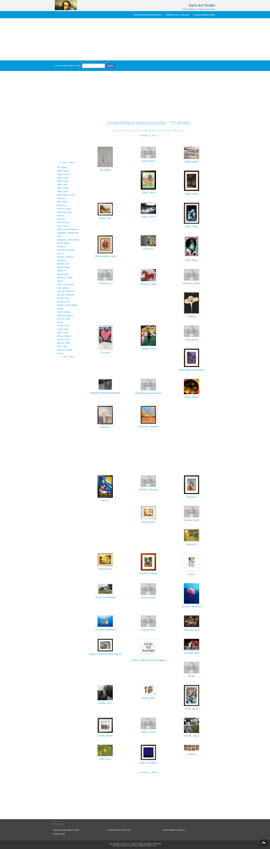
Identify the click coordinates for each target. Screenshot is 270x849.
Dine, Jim (61, 219)
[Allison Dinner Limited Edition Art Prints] (191, 386)
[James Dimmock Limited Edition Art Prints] (191, 274)
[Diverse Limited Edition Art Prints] (191, 748)
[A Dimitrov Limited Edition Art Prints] (105, 274)
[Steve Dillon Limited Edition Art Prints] (191, 213)
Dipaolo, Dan (63, 263)
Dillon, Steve (62, 191)
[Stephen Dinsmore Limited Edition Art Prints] (148, 414)
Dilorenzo (61, 198)
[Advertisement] (135, 39)
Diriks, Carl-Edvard (65, 284)
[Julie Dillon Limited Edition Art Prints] (105, 209)
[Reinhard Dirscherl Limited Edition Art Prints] (105, 621)
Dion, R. (60, 253)
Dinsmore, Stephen (66, 250)
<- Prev (64, 162)
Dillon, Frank (62, 181)
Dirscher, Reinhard (65, 291)
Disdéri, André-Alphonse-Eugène (148, 660)
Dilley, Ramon (63, 174)
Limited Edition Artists (204, 14)
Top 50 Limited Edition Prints (147, 14)
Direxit (60, 281)
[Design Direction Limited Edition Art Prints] (148, 561)
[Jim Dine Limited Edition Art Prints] (105, 337)
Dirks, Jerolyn (63, 288)
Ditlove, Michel (63, 336)
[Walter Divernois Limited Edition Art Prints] (148, 752)
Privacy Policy (59, 833)
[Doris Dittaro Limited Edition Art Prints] (148, 723)
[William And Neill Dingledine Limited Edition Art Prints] (105, 384)
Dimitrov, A (62, 205)
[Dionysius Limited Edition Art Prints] (191, 484)
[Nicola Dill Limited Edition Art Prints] (105, 156)
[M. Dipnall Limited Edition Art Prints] (191, 535)
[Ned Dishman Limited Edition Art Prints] (191, 644)
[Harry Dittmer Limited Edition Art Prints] (191, 725)
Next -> (72, 162)
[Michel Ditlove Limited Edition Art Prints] (105, 725)
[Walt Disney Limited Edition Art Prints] (148, 690)
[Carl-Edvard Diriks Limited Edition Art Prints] (105, 588)
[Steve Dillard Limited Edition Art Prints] (148, 152)
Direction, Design (65, 277)
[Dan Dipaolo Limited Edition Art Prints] (148, 512)
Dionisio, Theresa (65, 256)
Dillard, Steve (63, 170)
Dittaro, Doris (63, 339)
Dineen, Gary (63, 222)
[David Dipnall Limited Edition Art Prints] (191, 511)
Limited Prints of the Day (177, 14)
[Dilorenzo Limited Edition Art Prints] (148, 240)
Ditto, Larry (62, 346)
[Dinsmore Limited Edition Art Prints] (105, 415)
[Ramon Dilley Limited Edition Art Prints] (191, 152)
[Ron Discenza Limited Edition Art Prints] (191, 621)
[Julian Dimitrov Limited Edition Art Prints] (148, 275)
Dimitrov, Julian (64, 208)
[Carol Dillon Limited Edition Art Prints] (148, 179)
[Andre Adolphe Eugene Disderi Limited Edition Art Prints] (105, 644)
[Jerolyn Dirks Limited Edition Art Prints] (148, 588)
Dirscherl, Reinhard (65, 294)
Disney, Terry (63, 325)
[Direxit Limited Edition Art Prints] (191, 562)
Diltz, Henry (62, 201)
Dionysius (61, 260)
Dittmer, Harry (63, 343)
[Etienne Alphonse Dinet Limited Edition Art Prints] (191, 357)
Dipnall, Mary (63, 274)
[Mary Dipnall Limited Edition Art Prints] (105, 559)
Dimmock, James (65, 212)
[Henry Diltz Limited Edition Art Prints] (191, 246)
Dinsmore (61, 246)
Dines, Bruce (63, 226)
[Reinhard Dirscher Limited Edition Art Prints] (191, 593)
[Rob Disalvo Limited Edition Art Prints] (148, 621)
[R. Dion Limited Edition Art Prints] (105, 486)
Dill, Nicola (62, 167)
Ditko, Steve (62, 332)
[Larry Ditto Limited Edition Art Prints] (105, 750)
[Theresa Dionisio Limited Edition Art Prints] (148, 480)
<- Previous (144, 135)
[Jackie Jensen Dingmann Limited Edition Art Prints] (148, 384)
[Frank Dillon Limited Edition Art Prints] (191, 180)
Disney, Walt (62, 329)
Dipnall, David (63, 267)
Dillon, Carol (62, 177)
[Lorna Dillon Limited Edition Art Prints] (148, 208)
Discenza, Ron (63, 301)
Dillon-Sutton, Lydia (66, 194)
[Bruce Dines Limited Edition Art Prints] (191, 331)
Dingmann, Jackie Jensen (68, 239)
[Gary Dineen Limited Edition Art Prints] (148, 335)
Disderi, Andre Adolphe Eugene (105, 654)
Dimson (60, 215)
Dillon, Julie (62, 184)
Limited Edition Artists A (173, 830)
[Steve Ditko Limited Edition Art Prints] (191, 695)
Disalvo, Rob (62, 298)
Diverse (60, 353)
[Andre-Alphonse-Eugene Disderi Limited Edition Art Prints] (148, 648)
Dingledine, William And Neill (105, 392)
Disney (60, 322)
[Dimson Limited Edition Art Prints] (191, 302)
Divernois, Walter (65, 349)
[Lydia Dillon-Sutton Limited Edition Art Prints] (105, 244)
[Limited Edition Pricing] (66, 5)
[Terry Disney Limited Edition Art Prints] (105, 692)
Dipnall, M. (62, 270)
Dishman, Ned (63, 318)
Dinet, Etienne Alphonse (68, 229)
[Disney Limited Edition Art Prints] (191, 667)
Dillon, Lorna (63, 188)
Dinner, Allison (63, 243)
